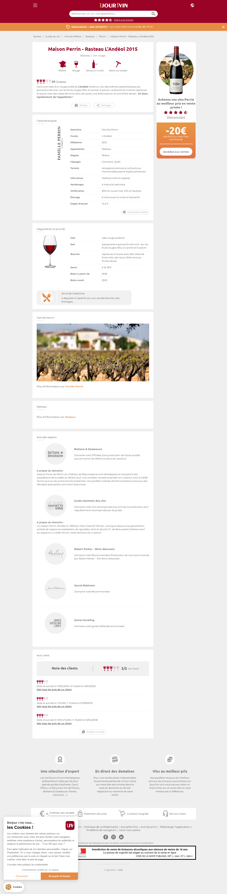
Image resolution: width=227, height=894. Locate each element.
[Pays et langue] (192, 5)
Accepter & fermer (59, 876)
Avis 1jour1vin (149, 826)
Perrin (102, 36)
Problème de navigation (101, 830)
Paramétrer (22, 876)
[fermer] (223, 27)
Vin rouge (99, 55)
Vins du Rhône (72, 36)
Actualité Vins (129, 826)
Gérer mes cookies (129, 830)
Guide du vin (52, 36)
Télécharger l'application (175, 826)
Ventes (37, 36)
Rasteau (90, 36)
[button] (13, 887)
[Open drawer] (35, 5)
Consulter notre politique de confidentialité (27, 864)
